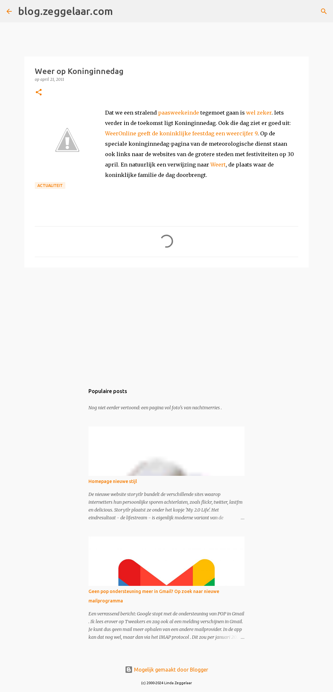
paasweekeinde (178, 112)
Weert (218, 164)
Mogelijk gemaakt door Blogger (170, 670)
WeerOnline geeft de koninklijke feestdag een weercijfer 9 (181, 133)
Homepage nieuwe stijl (112, 481)
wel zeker (259, 112)
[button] (39, 92)
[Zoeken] (122, 11)
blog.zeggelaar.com (65, 11)
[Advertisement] (166, 322)
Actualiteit (50, 185)
